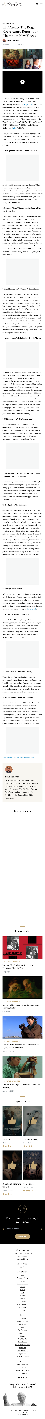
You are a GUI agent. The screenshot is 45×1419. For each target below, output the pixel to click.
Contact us (22, 1367)
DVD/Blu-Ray (22, 1339)
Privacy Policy (22, 1414)
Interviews (22, 1333)
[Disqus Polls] (22, 842)
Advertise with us (22, 1370)
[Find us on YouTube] (22, 1377)
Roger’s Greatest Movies (23, 1253)
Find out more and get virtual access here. (18, 757)
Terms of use (22, 1412)
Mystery (23, 1296)
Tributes (22, 1336)
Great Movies (22, 1324)
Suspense (22, 1307)
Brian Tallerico (13, 41)
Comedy (22, 1281)
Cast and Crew (22, 1259)
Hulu (22, 1293)
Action (22, 1275)
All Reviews (22, 1256)
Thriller (22, 1310)
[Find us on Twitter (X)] (26, 1377)
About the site (22, 1365)
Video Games (22, 1342)
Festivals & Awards (8, 23)
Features (22, 1348)
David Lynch (31, 608)
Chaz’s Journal (22, 1321)
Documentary (22, 1284)
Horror (22, 1290)
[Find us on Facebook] (19, 1377)
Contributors (22, 1373)
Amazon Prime (22, 1278)
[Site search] (37, 4)
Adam (14, 128)
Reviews (22, 1318)
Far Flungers (22, 1330)
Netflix (22, 1299)
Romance (22, 1302)
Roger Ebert (28, 104)
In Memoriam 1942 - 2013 (22, 1387)
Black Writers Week (22, 1345)
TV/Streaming (22, 1351)
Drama (22, 1287)
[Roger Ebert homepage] (13, 4)
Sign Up (22, 1267)
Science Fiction (22, 1304)
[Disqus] (22, 895)
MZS (22, 1327)
